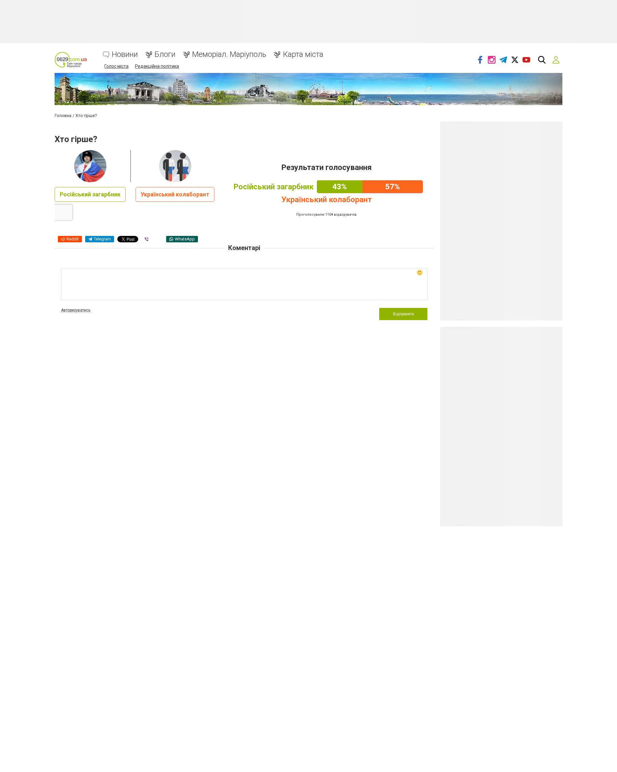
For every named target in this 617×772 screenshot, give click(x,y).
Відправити (403, 314)
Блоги (165, 54)
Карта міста (303, 54)
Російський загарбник (90, 194)
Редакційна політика (157, 66)
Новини (125, 54)
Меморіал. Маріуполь (229, 54)
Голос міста (116, 66)
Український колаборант (175, 194)
